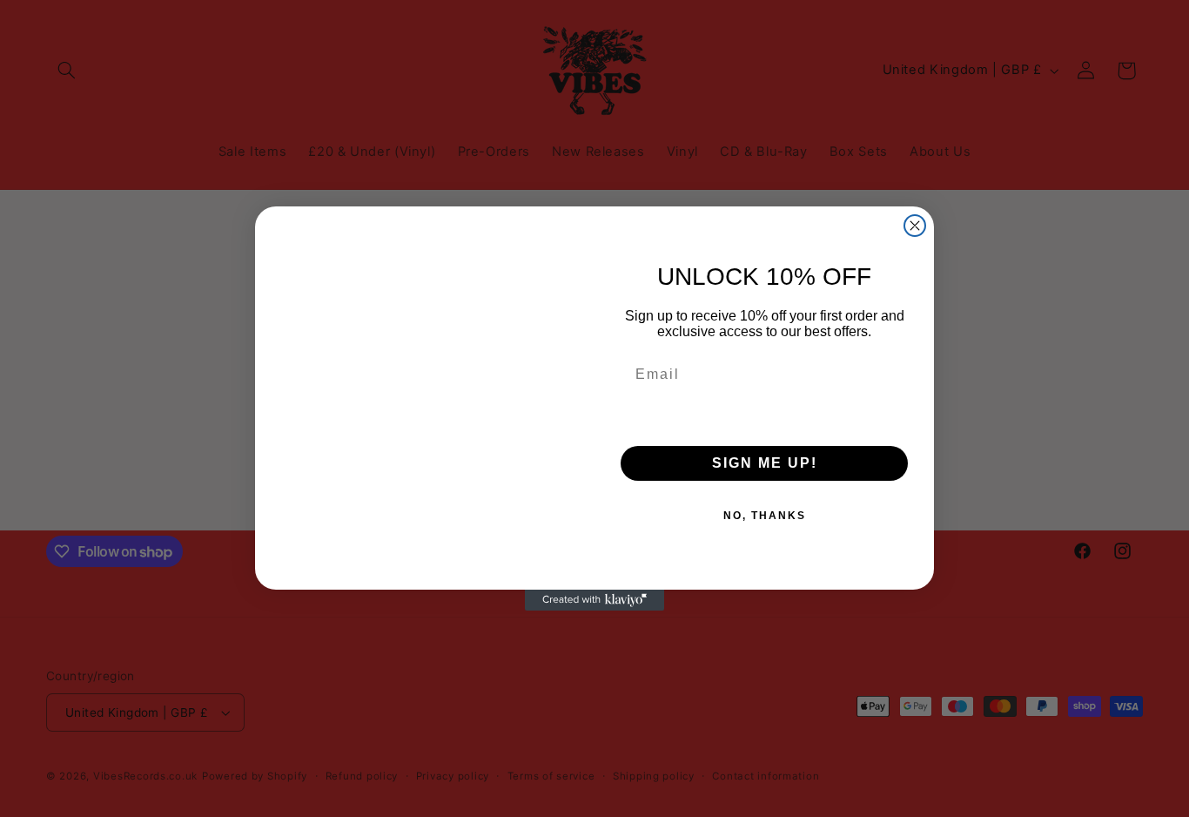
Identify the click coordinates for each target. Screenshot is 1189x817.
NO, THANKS (764, 516)
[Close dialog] (914, 225)
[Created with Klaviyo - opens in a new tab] (594, 600)
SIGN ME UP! (764, 463)
